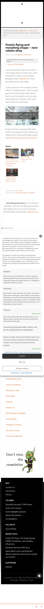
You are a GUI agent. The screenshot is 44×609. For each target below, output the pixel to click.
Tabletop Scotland (13, 425)
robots (32, 193)
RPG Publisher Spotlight (16, 413)
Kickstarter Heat (12, 390)
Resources (10, 408)
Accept (22, 356)
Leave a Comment (15, 64)
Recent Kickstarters (14, 515)
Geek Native (22, 14)
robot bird (23, 79)
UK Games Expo (13, 430)
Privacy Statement (26, 372)
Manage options (22, 368)
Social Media (11, 419)
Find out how (32, 212)
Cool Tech (18, 190)
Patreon (9, 402)
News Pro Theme (25, 578)
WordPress (24, 580)
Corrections (10, 491)
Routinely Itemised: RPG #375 (18, 548)
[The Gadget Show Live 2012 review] (27, 152)
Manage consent (39, 576)
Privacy (9, 495)
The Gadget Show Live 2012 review (26, 159)
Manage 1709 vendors (11, 352)
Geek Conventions (13, 385)
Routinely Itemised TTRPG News (19, 505)
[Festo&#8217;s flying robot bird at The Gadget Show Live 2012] (12, 153)
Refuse (22, 362)
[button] (40, 236)
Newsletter (10, 396)
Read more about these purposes (29, 352)
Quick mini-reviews (13, 508)
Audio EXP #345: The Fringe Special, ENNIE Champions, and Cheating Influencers (21, 541)
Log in (31, 580)
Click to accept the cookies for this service (22, 115)
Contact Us (10, 487)
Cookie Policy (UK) (13, 379)
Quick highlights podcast (16, 512)
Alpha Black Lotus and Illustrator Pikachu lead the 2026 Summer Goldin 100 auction (21, 554)
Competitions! (11, 519)
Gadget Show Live (22, 193)
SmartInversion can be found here (23, 138)
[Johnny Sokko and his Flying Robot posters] (12, 172)
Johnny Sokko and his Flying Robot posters (11, 179)
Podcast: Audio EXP (14, 436)
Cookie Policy (15, 372)
